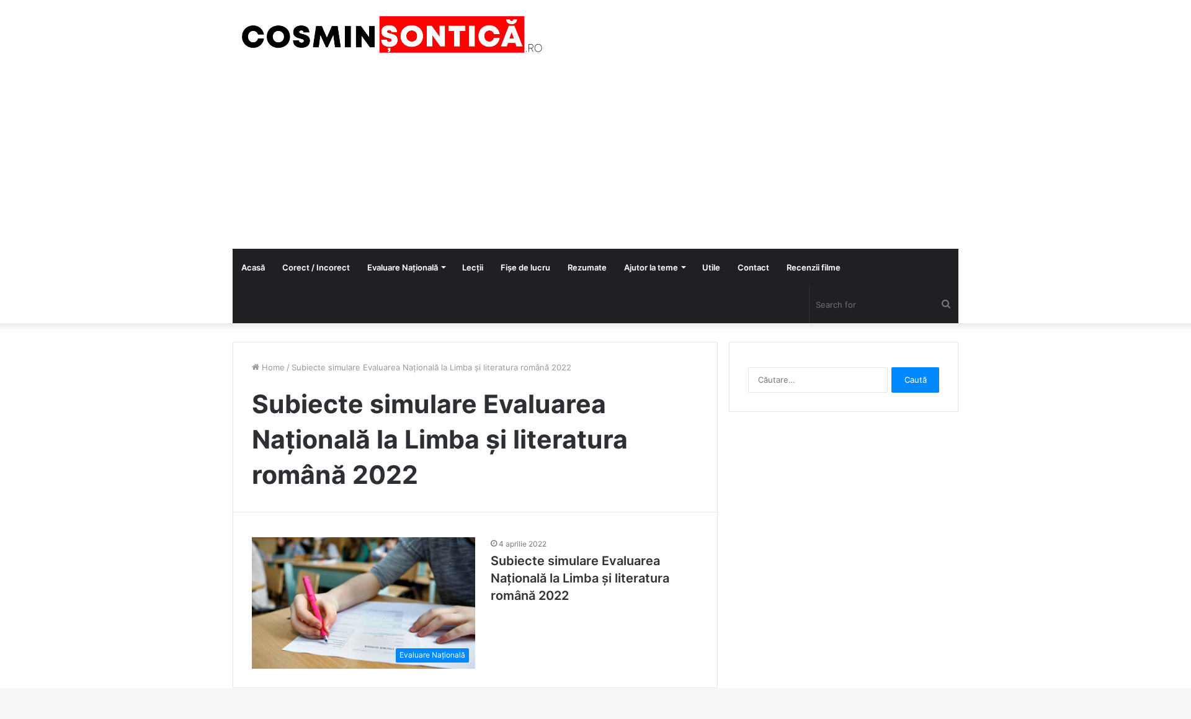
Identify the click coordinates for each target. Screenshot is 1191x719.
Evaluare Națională (402, 267)
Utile (711, 267)
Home (272, 367)
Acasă (253, 267)
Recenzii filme (814, 267)
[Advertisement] (595, 156)
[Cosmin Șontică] (388, 34)
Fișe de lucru (525, 267)
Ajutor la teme (651, 267)
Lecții (472, 267)
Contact (753, 267)
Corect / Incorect (316, 267)
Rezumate (587, 267)
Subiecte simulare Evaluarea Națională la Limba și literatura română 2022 (580, 578)
